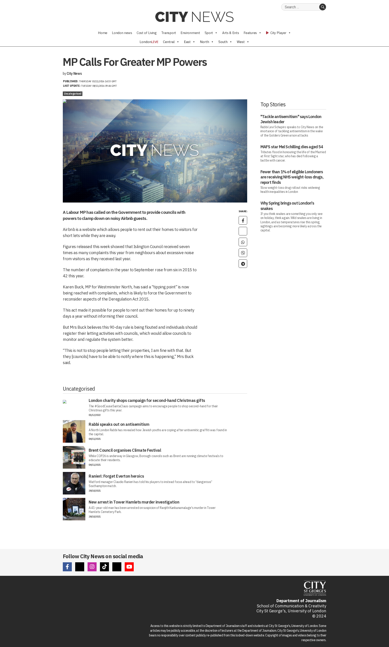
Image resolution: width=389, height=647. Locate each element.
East (187, 42)
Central (169, 42)
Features (250, 33)
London (149, 42)
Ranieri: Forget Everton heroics (116, 476)
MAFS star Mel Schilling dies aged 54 (291, 146)
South (223, 42)
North (204, 42)
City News (74, 73)
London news (122, 33)
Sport (209, 33)
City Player (278, 33)
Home (102, 33)
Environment (190, 33)
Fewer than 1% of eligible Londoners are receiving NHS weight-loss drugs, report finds (291, 177)
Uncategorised (72, 93)
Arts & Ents (230, 33)
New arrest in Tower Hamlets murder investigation (134, 502)
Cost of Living (147, 33)
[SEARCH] (322, 7)
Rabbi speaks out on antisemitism (119, 424)
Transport (168, 33)
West (241, 42)
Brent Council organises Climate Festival (125, 450)
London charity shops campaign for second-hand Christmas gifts (147, 400)
